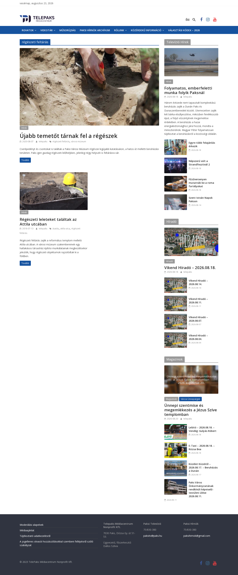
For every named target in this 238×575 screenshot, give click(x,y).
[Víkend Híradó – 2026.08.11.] (175, 297)
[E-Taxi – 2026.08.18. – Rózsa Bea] (175, 444)
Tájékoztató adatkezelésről (35, 536)
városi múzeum (78, 141)
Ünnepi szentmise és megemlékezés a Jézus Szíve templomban (190, 410)
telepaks (43, 141)
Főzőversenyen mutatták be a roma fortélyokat (201, 183)
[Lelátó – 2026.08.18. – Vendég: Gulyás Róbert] (175, 426)
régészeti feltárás (61, 141)
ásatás (55, 228)
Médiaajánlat (27, 530)
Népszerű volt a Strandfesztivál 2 (199, 162)
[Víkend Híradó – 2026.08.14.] (175, 279)
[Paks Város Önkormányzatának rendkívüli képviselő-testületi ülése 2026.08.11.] (175, 481)
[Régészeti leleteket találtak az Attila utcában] (54, 174)
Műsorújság (67, 30)
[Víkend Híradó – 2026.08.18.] (191, 229)
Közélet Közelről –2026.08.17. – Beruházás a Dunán (203, 467)
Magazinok (171, 399)
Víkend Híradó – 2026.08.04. (198, 337)
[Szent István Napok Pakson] (175, 196)
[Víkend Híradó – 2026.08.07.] (175, 315)
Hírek (24, 127)
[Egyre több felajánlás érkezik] (175, 141)
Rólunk (119, 30)
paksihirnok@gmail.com (196, 535)
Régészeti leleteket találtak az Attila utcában (48, 221)
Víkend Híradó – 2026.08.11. (198, 300)
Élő (188, 20)
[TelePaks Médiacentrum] (37, 16)
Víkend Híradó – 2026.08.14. (198, 282)
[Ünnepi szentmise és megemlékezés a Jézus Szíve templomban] (191, 367)
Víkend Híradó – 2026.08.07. (198, 319)
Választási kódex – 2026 (184, 30)
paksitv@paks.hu (152, 535)
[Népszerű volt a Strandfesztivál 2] (175, 159)
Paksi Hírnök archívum (95, 30)
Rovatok (28, 30)
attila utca (65, 228)
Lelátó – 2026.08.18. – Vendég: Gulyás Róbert (202, 429)
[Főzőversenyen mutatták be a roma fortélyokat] (175, 177)
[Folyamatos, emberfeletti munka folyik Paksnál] (191, 50)
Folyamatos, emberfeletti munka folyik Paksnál (188, 90)
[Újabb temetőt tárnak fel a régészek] (89, 50)
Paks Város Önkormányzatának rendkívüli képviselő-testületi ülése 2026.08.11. (201, 489)
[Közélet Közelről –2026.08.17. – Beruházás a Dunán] (175, 462)
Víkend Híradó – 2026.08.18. (190, 267)
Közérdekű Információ (146, 30)
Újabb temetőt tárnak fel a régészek (68, 135)
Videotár (46, 30)
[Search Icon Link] (194, 20)
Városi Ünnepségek (190, 399)
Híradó (169, 261)
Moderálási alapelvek (31, 524)
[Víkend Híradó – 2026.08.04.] (175, 334)
